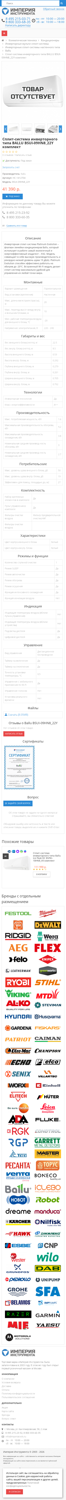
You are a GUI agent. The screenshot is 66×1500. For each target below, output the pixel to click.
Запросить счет (11, 167)
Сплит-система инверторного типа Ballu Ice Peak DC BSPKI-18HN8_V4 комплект (47, 857)
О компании (8, 1378)
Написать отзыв (23, 154)
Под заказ (13, 196)
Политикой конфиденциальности (22, 1484)
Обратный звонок (53, 8)
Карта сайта (8, 1411)
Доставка (6, 1386)
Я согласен (15, 1491)
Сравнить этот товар (16, 225)
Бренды (6, 1414)
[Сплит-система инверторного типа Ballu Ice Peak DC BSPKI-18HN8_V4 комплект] (17, 862)
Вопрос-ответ (9, 1418)
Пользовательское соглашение (18, 1397)
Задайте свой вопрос (19, 803)
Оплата (5, 1389)
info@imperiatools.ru (16, 1436)
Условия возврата (11, 1382)
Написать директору (18, 25)
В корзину (41, 874)
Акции (5, 1407)
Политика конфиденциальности (18, 1393)
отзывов (8, 154)
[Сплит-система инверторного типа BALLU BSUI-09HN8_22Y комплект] (13, 129)
